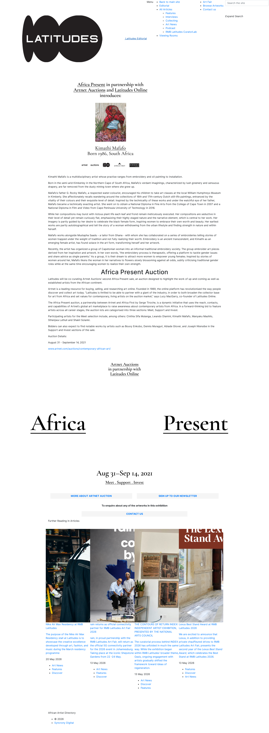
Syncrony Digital (64, 722)
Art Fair (207, 1)
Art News (171, 24)
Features (171, 13)
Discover (57, 672)
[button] (228, 11)
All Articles (165, 9)
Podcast (170, 28)
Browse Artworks (213, 5)
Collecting (172, 20)
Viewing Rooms (168, 35)
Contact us (209, 9)
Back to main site (169, 1)
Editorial (164, 5)
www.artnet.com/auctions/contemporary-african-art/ (79, 348)
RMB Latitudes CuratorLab (181, 31)
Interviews (172, 16)
